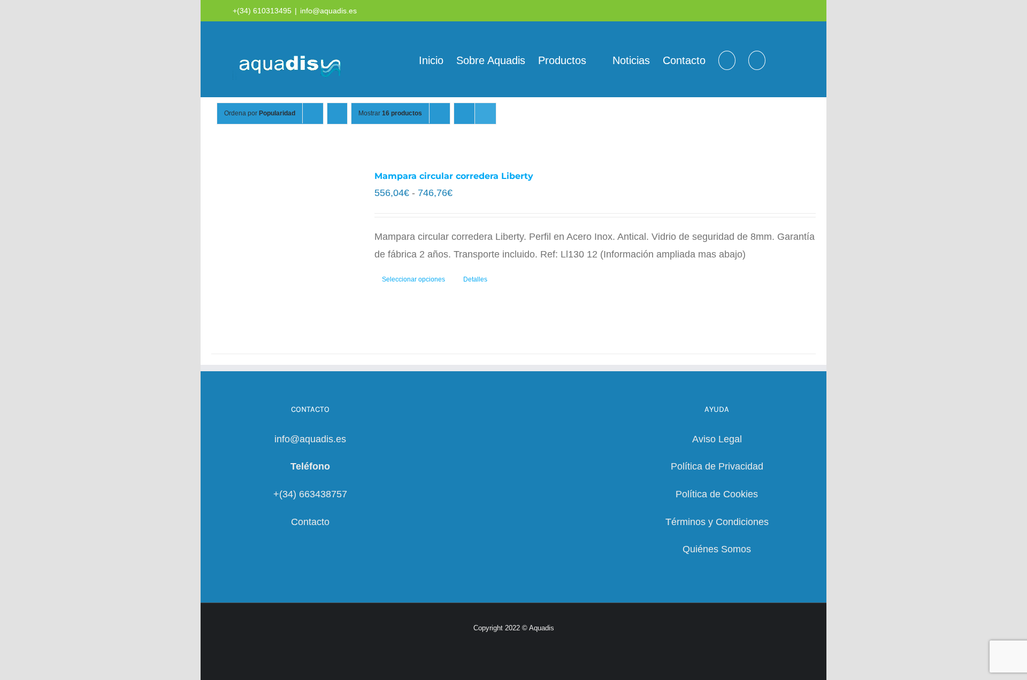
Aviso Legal (717, 439)
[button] (756, 59)
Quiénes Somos (717, 549)
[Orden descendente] (337, 113)
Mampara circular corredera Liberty (453, 176)
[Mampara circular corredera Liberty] (280, 247)
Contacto (310, 522)
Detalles (475, 279)
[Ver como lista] (485, 113)
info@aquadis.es (328, 10)
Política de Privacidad (717, 466)
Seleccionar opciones (413, 279)
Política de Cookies (717, 494)
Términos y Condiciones (717, 522)
